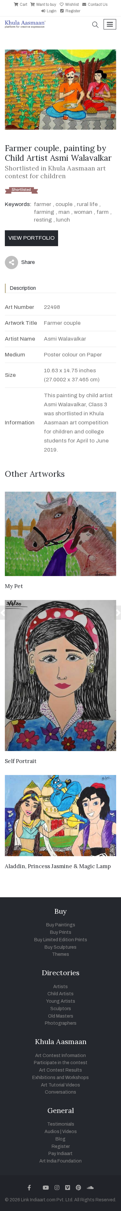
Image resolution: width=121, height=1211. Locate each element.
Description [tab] (23, 288)
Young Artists (60, 1001)
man (64, 212)
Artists (60, 986)
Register (72, 11)
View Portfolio (31, 238)
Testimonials (60, 1124)
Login (51, 11)
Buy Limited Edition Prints (60, 939)
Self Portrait (20, 761)
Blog (60, 1139)
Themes (60, 954)
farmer (42, 204)
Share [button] (23, 263)
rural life (87, 204)
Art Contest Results (60, 1070)
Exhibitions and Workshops (60, 1077)
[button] (95, 25)
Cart (23, 4)
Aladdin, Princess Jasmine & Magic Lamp (58, 866)
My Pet (14, 586)
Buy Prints (60, 932)
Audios (52, 1131)
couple (64, 204)
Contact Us (97, 4)
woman (83, 212)
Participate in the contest (60, 1062)
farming (44, 212)
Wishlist (71, 4)
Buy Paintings (60, 924)
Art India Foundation (60, 1161)
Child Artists (60, 993)
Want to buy (45, 4)
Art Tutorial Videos (60, 1085)
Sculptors (60, 1008)
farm (102, 212)
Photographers (60, 1023)
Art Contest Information (60, 1055)
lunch (63, 220)
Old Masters (60, 1016)
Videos (69, 1131)
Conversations (60, 1092)
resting (43, 220)
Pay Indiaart (60, 1153)
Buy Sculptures (60, 947)
